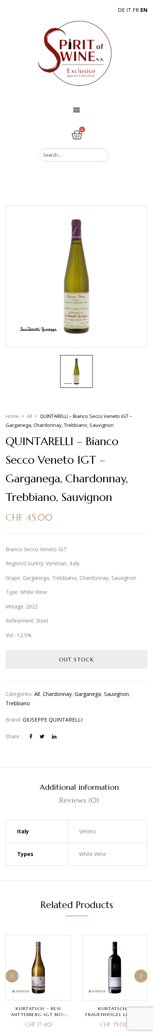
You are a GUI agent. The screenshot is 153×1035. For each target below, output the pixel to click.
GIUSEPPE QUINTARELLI (52, 719)
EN (143, 9)
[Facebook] (30, 736)
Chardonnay (57, 693)
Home (12, 416)
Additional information (79, 787)
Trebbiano (18, 703)
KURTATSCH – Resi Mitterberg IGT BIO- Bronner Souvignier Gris (38, 1017)
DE (121, 9)
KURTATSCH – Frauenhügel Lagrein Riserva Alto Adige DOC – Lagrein (114, 1017)
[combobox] (74, 155)
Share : (14, 736)
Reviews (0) (79, 800)
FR (136, 9)
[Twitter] (42, 736)
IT (128, 9)
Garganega (88, 693)
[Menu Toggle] (76, 110)
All (29, 416)
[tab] (79, 787)
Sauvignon (116, 693)
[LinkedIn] (54, 736)
